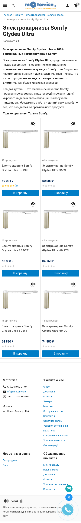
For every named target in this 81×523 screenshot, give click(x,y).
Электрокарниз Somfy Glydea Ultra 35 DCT (17, 248)
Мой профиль (51, 464)
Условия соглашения (55, 425)
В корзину (20, 193)
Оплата (47, 396)
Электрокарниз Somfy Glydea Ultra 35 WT (57, 168)
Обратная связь (52, 420)
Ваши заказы (51, 469)
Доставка (49, 391)
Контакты (49, 416)
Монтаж (48, 406)
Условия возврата (54, 440)
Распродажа (10, 460)
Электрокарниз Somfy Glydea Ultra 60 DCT (57, 328)
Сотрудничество (53, 411)
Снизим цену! (50, 445)
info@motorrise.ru (17, 391)
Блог (5, 465)
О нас (46, 386)
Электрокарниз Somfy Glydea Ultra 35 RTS (17, 168)
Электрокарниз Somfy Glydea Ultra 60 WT (17, 328)
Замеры (48, 401)
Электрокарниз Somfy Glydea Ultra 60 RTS (57, 248)
